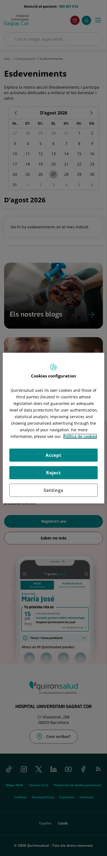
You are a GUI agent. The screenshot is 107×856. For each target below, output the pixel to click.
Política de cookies (80, 436)
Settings (53, 490)
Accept (53, 455)
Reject (53, 472)
